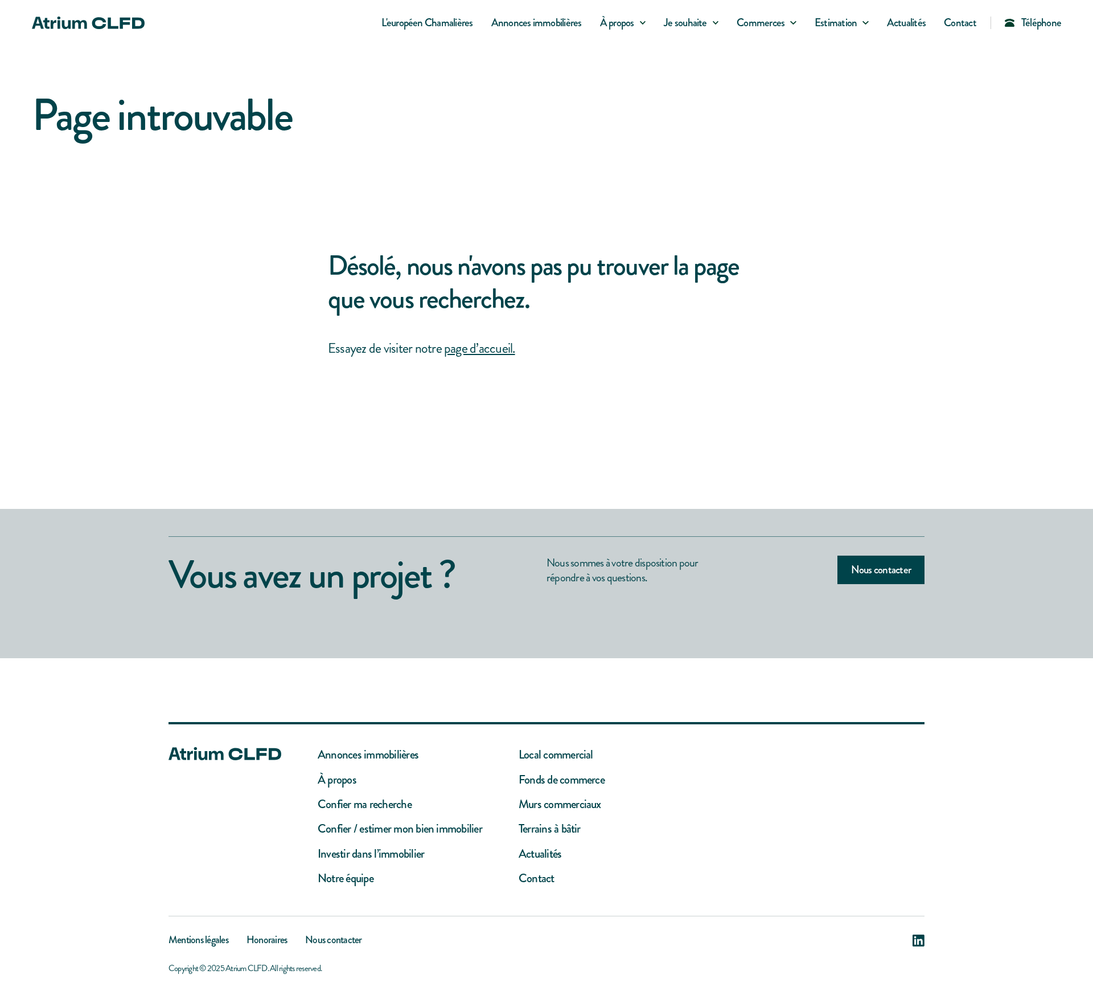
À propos (337, 780)
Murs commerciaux (560, 804)
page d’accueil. (479, 348)
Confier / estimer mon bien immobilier (400, 829)
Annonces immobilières (536, 22)
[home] (88, 23)
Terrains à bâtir (550, 829)
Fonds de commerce (562, 780)
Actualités (906, 22)
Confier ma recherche (365, 804)
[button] (623, 23)
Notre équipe (345, 878)
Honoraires (266, 941)
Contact (960, 22)
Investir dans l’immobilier (371, 854)
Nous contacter (881, 569)
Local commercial (556, 755)
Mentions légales (198, 941)
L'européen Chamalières (426, 22)
